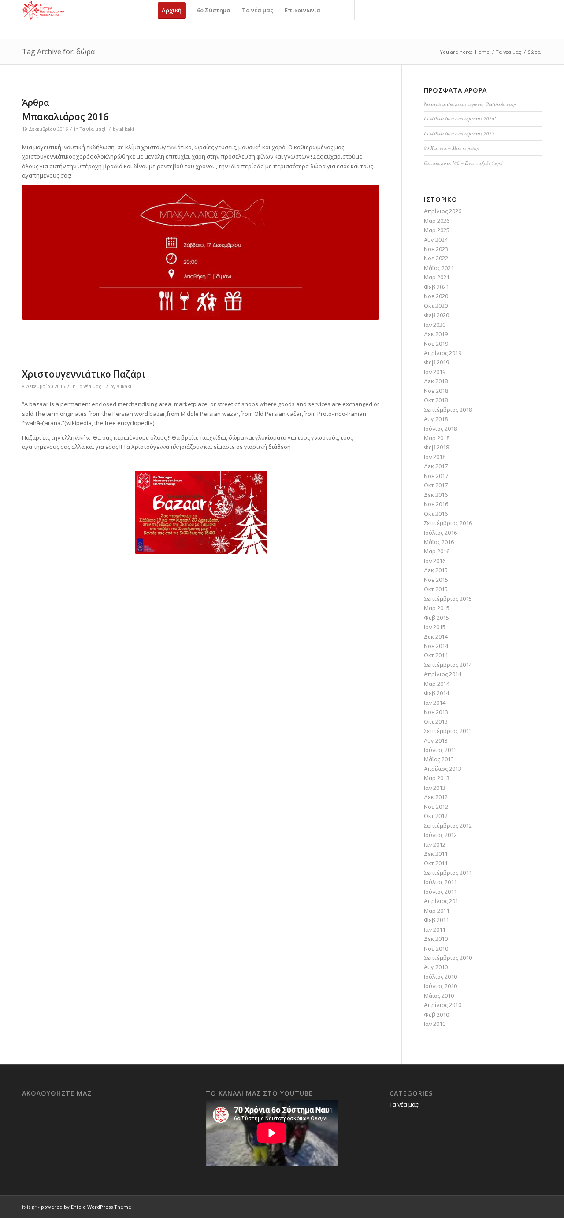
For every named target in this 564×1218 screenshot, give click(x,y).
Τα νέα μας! (92, 129)
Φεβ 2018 (436, 447)
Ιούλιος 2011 (440, 882)
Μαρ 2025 (436, 230)
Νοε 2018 (436, 391)
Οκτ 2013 (436, 722)
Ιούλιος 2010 (440, 977)
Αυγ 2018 (436, 419)
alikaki (126, 129)
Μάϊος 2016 (439, 542)
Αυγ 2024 (436, 240)
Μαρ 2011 (436, 910)
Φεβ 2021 (436, 287)
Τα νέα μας (508, 51)
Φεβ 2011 (436, 920)
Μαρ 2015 (436, 608)
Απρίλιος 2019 (442, 353)
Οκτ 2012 (436, 816)
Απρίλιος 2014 (442, 674)
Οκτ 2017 (436, 485)
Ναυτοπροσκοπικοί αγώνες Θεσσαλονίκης (470, 103)
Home (482, 51)
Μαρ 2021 (436, 277)
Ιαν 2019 (434, 372)
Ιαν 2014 (434, 703)
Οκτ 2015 (436, 589)
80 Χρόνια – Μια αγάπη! (451, 147)
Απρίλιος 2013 (442, 769)
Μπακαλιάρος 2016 (65, 117)
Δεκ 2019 (436, 334)
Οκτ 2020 (436, 306)
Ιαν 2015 (434, 627)
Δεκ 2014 (436, 636)
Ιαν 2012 (434, 844)
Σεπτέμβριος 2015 (448, 599)
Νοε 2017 (436, 476)
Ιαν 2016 (434, 561)
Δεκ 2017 (436, 466)
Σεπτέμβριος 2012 (448, 825)
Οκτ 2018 (436, 400)
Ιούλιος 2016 (440, 533)
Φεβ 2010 (436, 1014)
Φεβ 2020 (436, 315)
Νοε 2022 (436, 258)
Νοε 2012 (436, 807)
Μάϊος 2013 (439, 759)
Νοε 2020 (436, 296)
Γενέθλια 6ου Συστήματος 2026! (460, 118)
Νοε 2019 (436, 344)
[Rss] (394, 9)
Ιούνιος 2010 (440, 986)
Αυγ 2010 (436, 967)
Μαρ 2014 (436, 684)
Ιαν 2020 (434, 325)
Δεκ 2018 (436, 381)
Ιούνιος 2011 (440, 892)
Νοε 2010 (436, 948)
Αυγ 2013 (436, 740)
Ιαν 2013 (434, 788)
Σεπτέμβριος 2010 (448, 958)
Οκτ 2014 (436, 655)
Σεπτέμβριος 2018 (448, 410)
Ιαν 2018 (434, 457)
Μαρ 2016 (436, 551)
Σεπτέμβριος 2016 (448, 523)
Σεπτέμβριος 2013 (448, 731)
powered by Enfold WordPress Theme (86, 1206)
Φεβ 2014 (436, 693)
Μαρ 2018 (436, 438)
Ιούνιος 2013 (440, 750)
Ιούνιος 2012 (440, 835)
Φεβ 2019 (436, 362)
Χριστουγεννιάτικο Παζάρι (84, 374)
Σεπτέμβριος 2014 (448, 665)
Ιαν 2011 (434, 929)
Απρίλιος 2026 (442, 211)
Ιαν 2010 (434, 1024)
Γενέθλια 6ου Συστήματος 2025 (459, 133)
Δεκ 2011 (436, 854)
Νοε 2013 (436, 712)
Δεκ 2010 (436, 939)
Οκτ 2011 (436, 863)
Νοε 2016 (436, 504)
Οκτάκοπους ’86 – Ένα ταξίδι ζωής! (463, 162)
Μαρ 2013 (436, 778)
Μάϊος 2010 (439, 996)
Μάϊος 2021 (439, 268)
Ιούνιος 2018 (440, 429)
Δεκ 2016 (436, 495)
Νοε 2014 (436, 646)
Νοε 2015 (436, 580)
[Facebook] (368, 9)
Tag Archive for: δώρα (58, 51)
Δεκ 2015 (436, 570)
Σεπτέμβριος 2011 (448, 873)
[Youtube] (381, 9)
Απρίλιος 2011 (442, 901)
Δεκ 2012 (436, 797)
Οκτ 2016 (436, 514)
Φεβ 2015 (436, 618)
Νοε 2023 (436, 249)
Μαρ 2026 (436, 221)
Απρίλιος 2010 (442, 1005)
